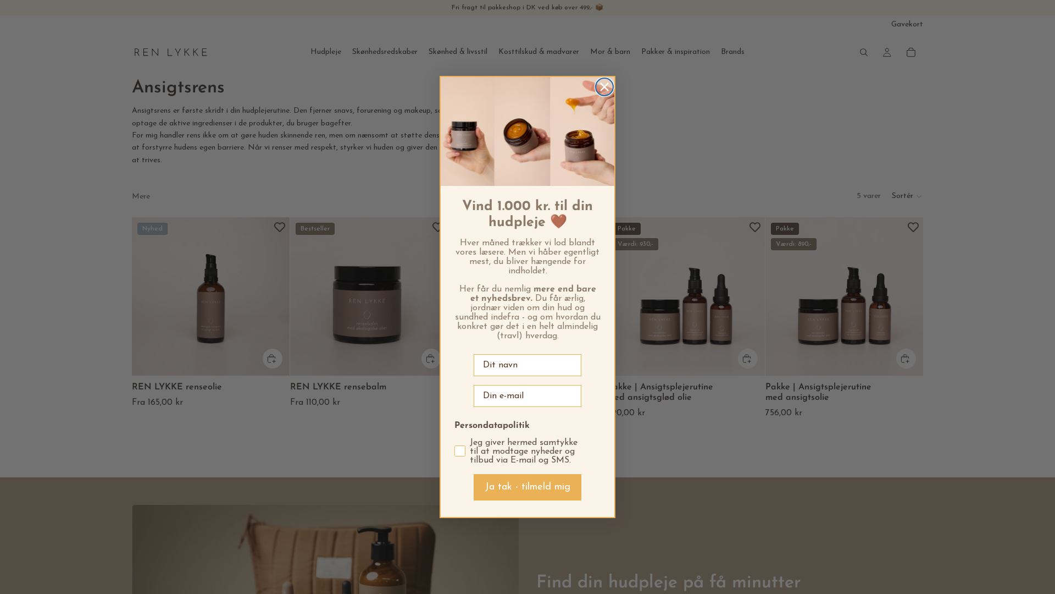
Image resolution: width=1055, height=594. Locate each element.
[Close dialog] (604, 87)
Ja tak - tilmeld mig (527, 487)
